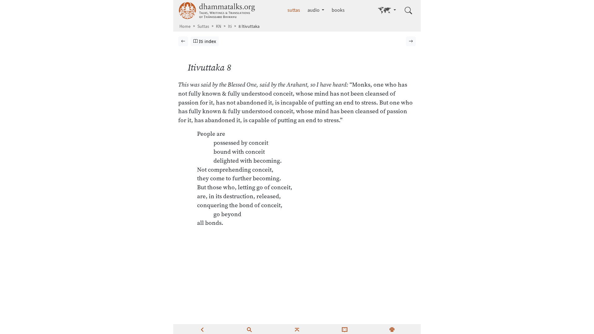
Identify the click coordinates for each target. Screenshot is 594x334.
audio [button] (314, 10)
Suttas (203, 26)
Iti (230, 26)
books (338, 10)
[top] (297, 329)
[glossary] (344, 329)
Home (185, 26)
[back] (202, 329)
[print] (392, 329)
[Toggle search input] (408, 10)
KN (218, 26)
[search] (249, 329)
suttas (293, 10)
